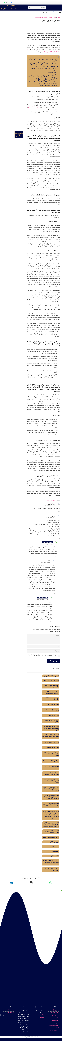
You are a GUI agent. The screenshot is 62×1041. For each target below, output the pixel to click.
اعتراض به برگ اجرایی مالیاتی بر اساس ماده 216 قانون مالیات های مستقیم (50, 736)
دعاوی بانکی (55, 1015)
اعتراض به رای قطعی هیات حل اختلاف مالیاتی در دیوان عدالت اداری (51, 728)
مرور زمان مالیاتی (54, 842)
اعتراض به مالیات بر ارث (53, 704)
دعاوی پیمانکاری (55, 1020)
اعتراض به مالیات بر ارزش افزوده (51, 676)
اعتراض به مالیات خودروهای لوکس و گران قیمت (52, 831)
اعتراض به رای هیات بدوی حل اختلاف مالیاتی (51, 710)
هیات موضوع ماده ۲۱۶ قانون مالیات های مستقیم (51, 686)
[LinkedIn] (11, 883)
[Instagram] (14, 2)
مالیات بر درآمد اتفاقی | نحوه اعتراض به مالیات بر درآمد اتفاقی (51, 773)
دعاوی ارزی (56, 1018)
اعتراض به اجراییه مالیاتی (52, 747)
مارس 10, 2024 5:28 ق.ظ (50, 506)
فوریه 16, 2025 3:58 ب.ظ (42, 599)
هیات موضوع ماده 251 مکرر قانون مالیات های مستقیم (52, 692)
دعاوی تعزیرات (55, 1013)
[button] (60, 12)
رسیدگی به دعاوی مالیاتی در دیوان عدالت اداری (52, 869)
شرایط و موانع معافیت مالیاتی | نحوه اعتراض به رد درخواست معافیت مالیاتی (51, 862)
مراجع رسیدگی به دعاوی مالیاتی (50, 837)
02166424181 (11, 1010)
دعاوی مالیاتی (55, 1023)
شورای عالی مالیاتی (54, 715)
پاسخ (59, 511)
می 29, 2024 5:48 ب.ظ (48, 544)
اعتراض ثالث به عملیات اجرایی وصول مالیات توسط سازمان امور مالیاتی (51, 753)
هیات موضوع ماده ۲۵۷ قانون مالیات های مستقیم (51, 699)
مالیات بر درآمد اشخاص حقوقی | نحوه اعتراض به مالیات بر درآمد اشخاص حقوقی (51, 788)
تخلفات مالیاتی (55, 856)
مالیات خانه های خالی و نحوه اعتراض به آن (51, 767)
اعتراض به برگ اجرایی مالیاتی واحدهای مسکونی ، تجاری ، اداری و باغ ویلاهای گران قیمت (51, 824)
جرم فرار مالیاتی (55, 847)
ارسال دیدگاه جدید (51, 500)
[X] (9, 2)
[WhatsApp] (4, 2)
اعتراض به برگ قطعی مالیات (52, 743)
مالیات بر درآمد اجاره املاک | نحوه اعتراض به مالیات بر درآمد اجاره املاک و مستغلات (51, 797)
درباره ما (42, 1017)
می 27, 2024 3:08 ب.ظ (50, 517)
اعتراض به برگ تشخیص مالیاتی (51, 681)
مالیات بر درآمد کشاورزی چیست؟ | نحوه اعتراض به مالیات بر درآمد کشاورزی (50, 805)
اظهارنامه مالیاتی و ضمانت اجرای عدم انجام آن (51, 761)
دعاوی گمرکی (55, 1010)
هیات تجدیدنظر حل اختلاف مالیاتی (52, 721)
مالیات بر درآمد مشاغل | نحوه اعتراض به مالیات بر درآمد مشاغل (51, 780)
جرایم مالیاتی (55, 851)
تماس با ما (41, 1015)
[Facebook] (11, 2)
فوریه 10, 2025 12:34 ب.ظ (45, 562)
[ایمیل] (6, 2)
